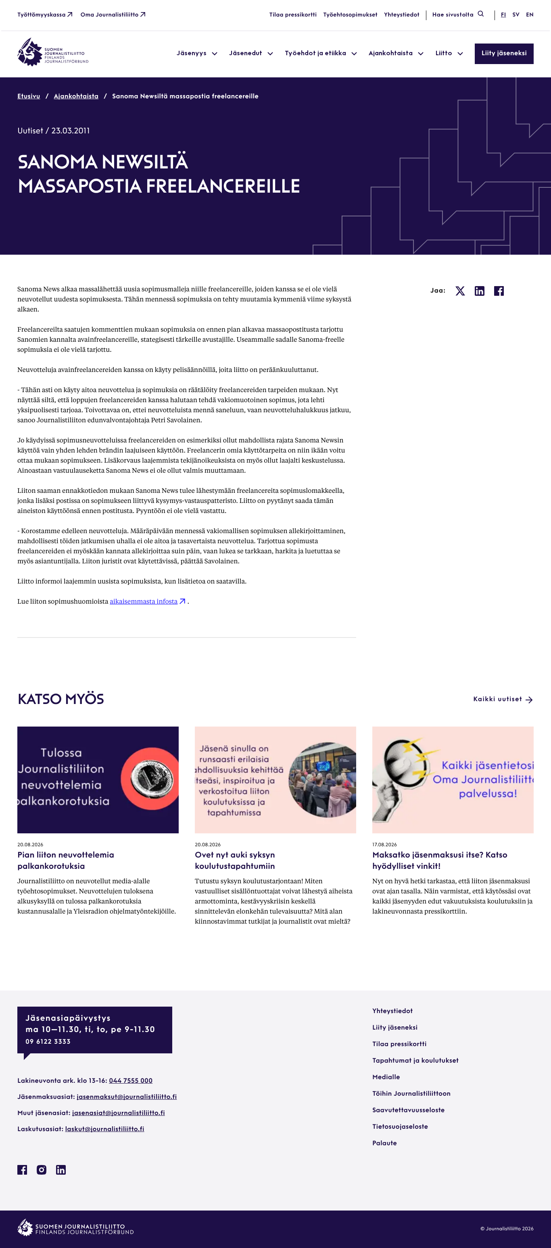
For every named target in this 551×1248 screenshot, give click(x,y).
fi (503, 15)
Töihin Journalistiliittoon (411, 1094)
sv (516, 15)
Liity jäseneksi (504, 53)
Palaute (384, 1143)
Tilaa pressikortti (293, 15)
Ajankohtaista (76, 96)
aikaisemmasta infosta (143, 601)
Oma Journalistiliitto (110, 15)
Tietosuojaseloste (400, 1127)
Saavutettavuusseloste (408, 1110)
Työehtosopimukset (350, 15)
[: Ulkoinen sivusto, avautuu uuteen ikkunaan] (460, 291)
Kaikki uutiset (497, 699)
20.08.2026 (30, 845)
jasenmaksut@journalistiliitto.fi (127, 1097)
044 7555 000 (130, 1081)
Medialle (386, 1077)
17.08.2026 (384, 845)
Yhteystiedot (402, 15)
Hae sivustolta (453, 15)
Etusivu (28, 96)
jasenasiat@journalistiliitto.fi (118, 1113)
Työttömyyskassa (41, 15)
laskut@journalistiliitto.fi (104, 1129)
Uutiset (30, 131)
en (530, 15)
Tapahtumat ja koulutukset (415, 1061)
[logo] (52, 65)
